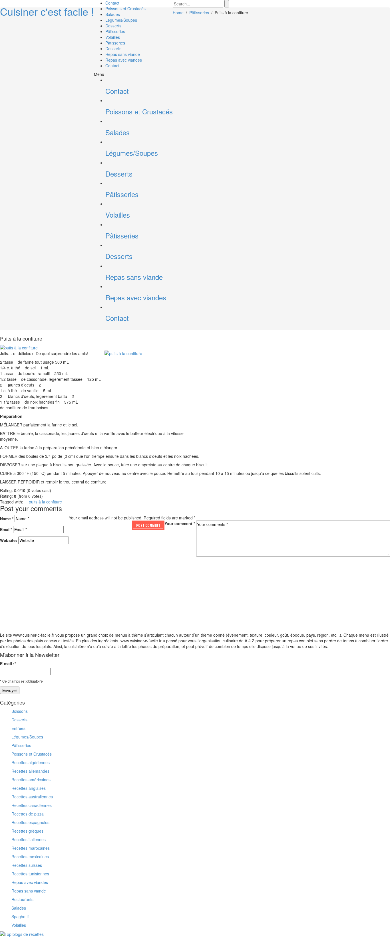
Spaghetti (20, 916)
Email (6, 529)
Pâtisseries (115, 31)
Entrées (18, 728)
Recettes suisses (26, 865)
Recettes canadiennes (31, 805)
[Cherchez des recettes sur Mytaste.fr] (22, 933)
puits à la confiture (45, 502)
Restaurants (22, 899)
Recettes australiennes (32, 797)
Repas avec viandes (123, 60)
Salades (112, 14)
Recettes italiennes (28, 839)
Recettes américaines (31, 779)
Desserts (113, 26)
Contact (112, 3)
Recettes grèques (27, 831)
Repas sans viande (122, 54)
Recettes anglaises (28, 788)
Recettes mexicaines (30, 856)
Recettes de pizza (27, 814)
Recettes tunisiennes (30, 874)
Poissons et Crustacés (125, 8)
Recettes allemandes (30, 771)
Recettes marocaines (30, 848)
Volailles (112, 37)
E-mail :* (8, 663)
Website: (8, 540)
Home (178, 12)
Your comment (179, 523)
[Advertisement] (242, 394)
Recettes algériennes (30, 762)
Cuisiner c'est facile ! (47, 11)
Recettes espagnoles (30, 822)
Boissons (19, 711)
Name (6, 518)
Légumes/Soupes (121, 20)
